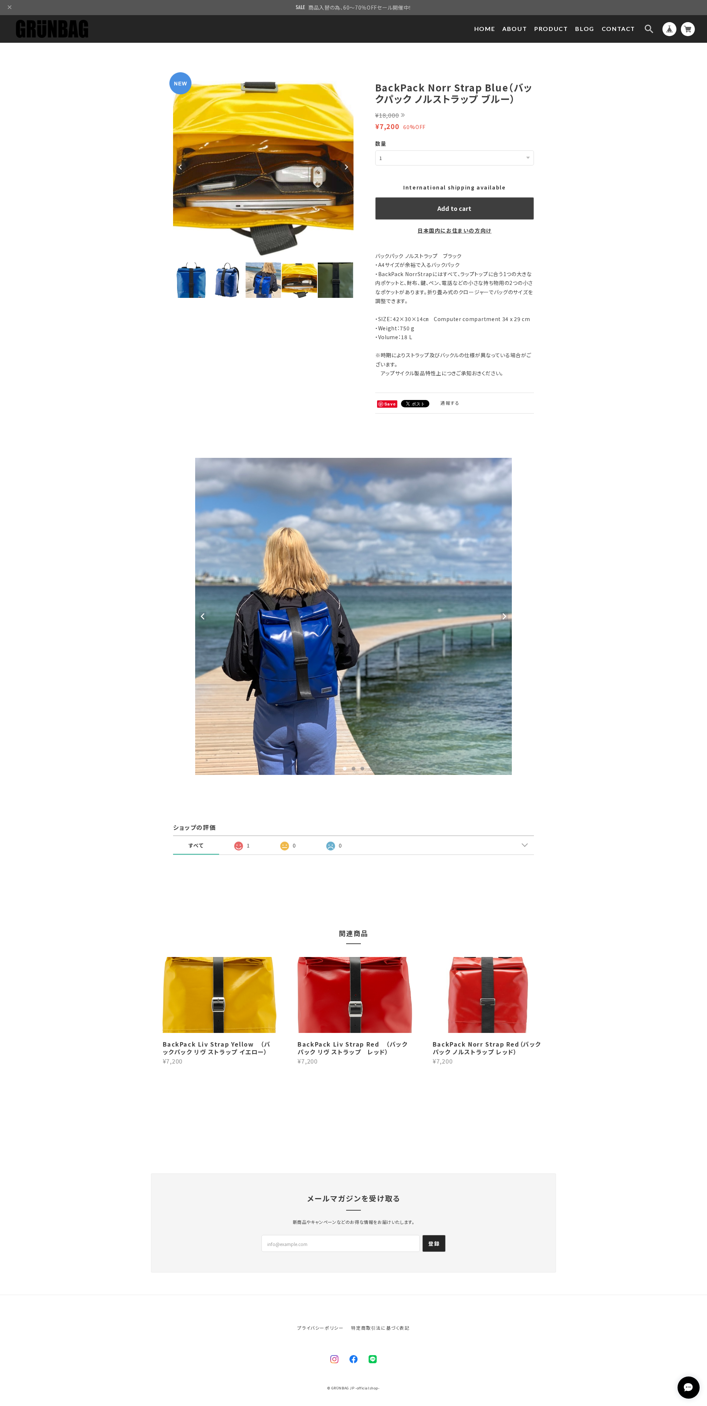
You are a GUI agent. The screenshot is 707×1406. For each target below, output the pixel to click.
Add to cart (454, 208)
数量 (381, 143)
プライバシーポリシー (320, 1328)
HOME (484, 28)
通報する (450, 403)
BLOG (584, 28)
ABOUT (514, 28)
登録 (434, 1243)
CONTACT (618, 28)
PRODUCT (551, 28)
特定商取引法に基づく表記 (380, 1328)
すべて (196, 845)
